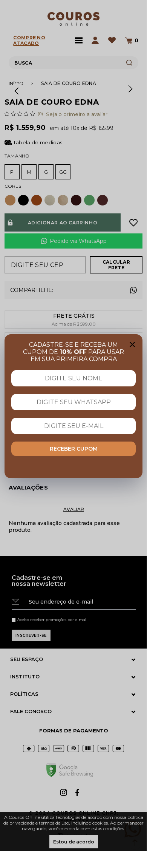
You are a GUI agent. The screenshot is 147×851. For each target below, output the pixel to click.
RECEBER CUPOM (74, 448)
